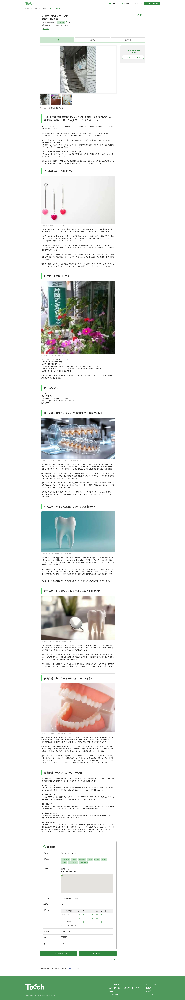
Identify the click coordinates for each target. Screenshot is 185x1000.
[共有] (137, 15)
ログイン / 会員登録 (152, 3)
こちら (71, 969)
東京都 (35, 8)
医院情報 (128, 40)
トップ (57, 40)
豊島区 (44, 8)
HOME (27, 8)
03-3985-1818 (65, 931)
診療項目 (92, 40)
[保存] (141, 15)
